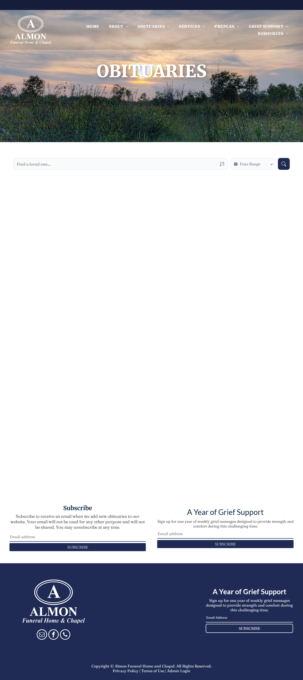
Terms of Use (152, 670)
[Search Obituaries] (284, 164)
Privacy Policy (125, 670)
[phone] (65, 635)
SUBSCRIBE (77, 547)
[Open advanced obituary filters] (222, 164)
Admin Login (178, 670)
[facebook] (53, 635)
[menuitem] (92, 26)
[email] (42, 635)
